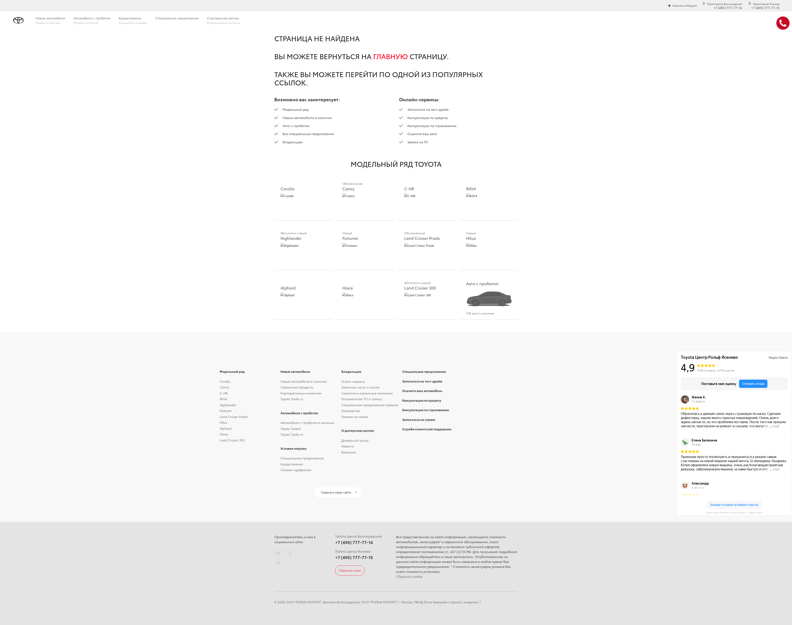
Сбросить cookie (409, 576)
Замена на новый (354, 416)
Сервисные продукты (296, 387)
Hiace (224, 434)
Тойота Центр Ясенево (766, 4)
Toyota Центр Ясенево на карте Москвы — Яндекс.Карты (734, 512)
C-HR (223, 393)
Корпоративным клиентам (300, 393)
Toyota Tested (290, 428)
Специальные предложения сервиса (369, 405)
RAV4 (223, 399)
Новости (347, 446)
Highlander (228, 405)
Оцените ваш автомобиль (422, 390)
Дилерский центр (355, 440)
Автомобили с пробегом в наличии (307, 422)
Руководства (350, 410)
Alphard (225, 428)
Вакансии (348, 452)
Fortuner (226, 410)
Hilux (223, 422)
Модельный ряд (296, 109)
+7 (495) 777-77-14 (727, 7)
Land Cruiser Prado (234, 416)
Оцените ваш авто (422, 133)
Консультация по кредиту (427, 117)
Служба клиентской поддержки (426, 429)
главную (390, 56)
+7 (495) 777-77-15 (765, 7)
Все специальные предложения (308, 133)
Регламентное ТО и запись (361, 399)
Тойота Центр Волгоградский (724, 4)
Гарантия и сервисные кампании (367, 393)
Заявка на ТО (417, 141)
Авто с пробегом (296, 125)
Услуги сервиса (353, 381)
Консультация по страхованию (431, 125)
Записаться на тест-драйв (428, 109)
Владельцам (293, 141)
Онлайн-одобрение (295, 469)
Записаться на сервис (419, 419)
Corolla (225, 381)
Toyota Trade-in (291, 399)
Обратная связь (350, 570)
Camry (224, 387)
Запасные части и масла (360, 387)
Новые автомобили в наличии (307, 117)
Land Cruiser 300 (232, 440)
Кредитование (291, 464)
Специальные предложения (302, 458)
